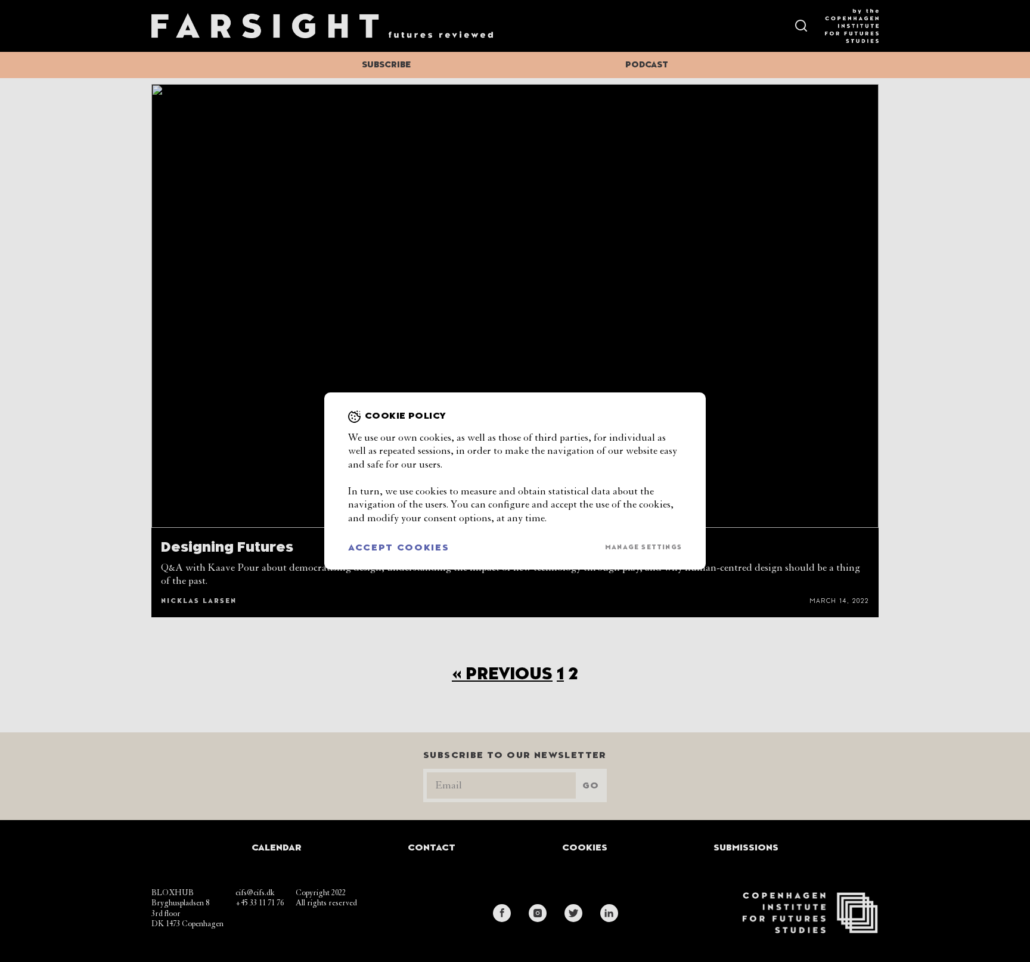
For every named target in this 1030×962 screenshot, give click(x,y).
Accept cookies (398, 547)
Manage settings (643, 547)
